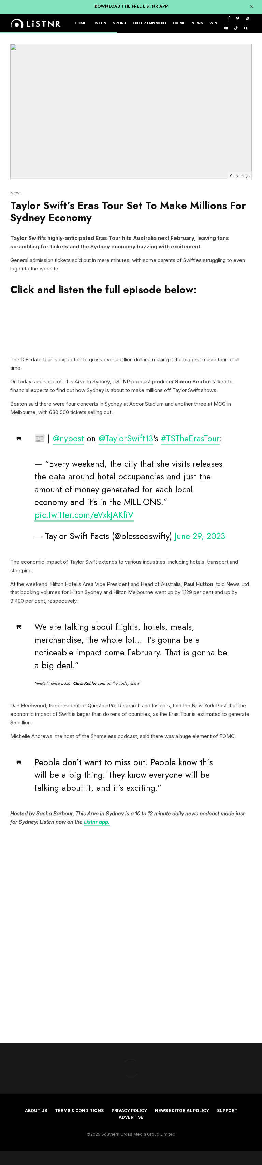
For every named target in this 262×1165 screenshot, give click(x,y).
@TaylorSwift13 (126, 438)
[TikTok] (236, 28)
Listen (99, 23)
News (197, 23)
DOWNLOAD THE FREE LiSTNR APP (131, 6)
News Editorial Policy (182, 1110)
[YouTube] (226, 28)
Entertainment (150, 23)
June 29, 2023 (200, 536)
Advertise (131, 1117)
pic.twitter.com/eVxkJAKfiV (84, 515)
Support (227, 1110)
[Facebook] (228, 18)
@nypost (68, 438)
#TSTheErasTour (190, 438)
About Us (36, 1110)
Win (213, 23)
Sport (120, 23)
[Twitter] (238, 18)
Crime (179, 23)
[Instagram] (247, 18)
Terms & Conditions (79, 1110)
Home (80, 23)
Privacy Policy (129, 1110)
